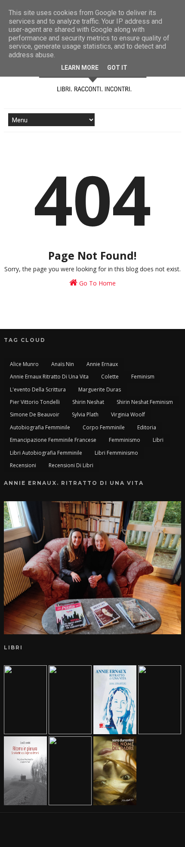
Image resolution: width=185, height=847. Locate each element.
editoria (146, 427)
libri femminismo (116, 452)
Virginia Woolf (128, 414)
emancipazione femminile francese (53, 440)
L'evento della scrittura (38, 389)
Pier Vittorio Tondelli (35, 402)
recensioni (23, 465)
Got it (117, 67)
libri (158, 440)
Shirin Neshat (88, 402)
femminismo (124, 440)
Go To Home (96, 283)
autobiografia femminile (40, 427)
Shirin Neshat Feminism (145, 402)
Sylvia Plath (85, 414)
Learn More (80, 67)
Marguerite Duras (99, 389)
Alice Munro (24, 364)
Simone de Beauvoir (34, 414)
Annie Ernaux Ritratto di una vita (49, 376)
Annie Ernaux (102, 364)
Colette (110, 376)
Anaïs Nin (62, 364)
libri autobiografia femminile (46, 452)
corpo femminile (104, 427)
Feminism (142, 376)
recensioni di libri (71, 465)
